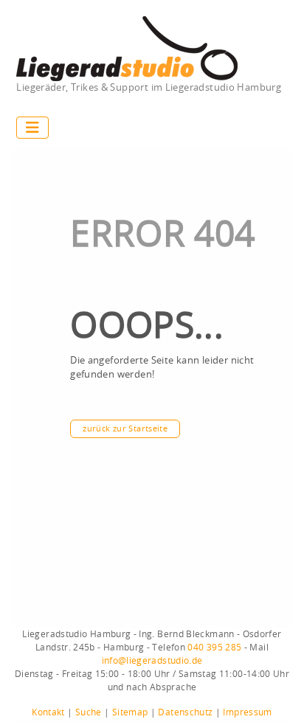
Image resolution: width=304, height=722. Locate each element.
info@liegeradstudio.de (152, 660)
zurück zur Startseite (125, 429)
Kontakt (48, 712)
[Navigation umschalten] (32, 128)
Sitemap (130, 712)
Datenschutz (185, 712)
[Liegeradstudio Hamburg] (127, 49)
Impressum (247, 712)
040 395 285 (214, 647)
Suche (88, 712)
